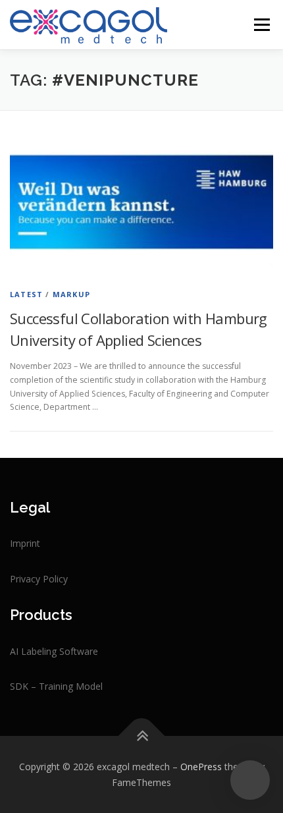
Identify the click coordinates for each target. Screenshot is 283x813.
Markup (71, 294)
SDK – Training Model (56, 686)
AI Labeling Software (54, 651)
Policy (55, 579)
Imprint (25, 543)
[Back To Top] (141, 735)
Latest (26, 294)
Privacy (26, 579)
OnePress (201, 766)
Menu (261, 24)
